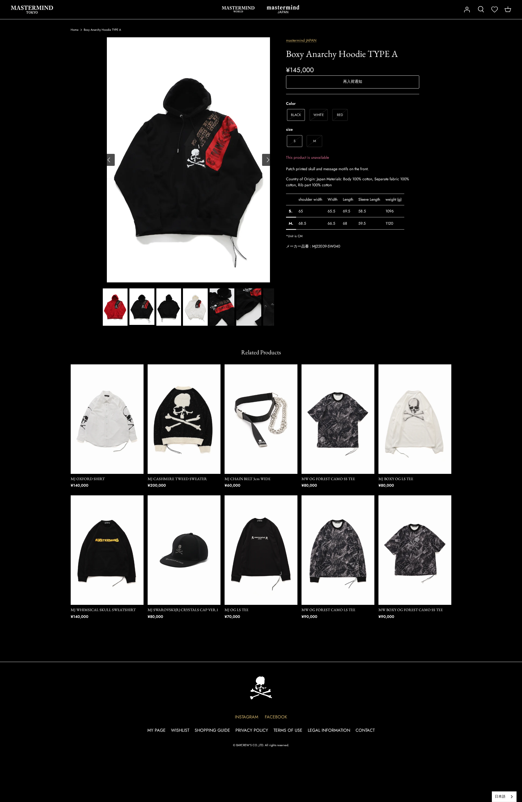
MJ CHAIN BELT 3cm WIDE (248, 478)
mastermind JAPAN (283, 9)
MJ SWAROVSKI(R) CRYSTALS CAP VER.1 (183, 609)
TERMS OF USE (288, 730)
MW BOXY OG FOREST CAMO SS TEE (410, 609)
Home (75, 30)
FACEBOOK (276, 717)
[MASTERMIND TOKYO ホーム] (261, 688)
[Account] (467, 9)
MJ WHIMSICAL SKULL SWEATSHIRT (103, 609)
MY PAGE (156, 730)
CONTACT (365, 730)
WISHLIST (180, 730)
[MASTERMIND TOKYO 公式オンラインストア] (32, 9)
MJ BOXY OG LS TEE (395, 478)
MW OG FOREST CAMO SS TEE (328, 478)
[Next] (268, 160)
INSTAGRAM (246, 717)
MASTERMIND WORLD (238, 9)
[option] (188, 159)
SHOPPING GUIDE (212, 730)
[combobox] (504, 796)
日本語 (500, 796)
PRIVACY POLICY (251, 730)
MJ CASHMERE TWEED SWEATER (177, 478)
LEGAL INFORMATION (329, 730)
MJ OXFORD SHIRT (88, 478)
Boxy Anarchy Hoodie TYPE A (102, 30)
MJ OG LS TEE (236, 609)
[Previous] (109, 160)
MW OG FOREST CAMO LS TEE (328, 609)
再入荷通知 (352, 81)
